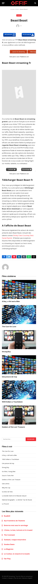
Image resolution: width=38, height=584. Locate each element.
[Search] (35, 3)
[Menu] (3, 3)
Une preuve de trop (9, 377)
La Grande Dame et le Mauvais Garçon (14, 496)
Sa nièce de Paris (7, 492)
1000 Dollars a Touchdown (12, 402)
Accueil (12, 9)
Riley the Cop (6, 488)
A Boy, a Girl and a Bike (11, 301)
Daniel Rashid (7, 238)
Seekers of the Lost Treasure (13, 427)
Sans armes (5, 484)
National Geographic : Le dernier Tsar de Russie (17, 500)
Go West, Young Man (8, 471)
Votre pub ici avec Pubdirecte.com (19, 56)
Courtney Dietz (28, 235)
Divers (17, 9)
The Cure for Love (9, 327)
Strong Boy (6, 352)
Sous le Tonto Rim (8, 475)
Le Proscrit (5, 504)
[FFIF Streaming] (19, 3)
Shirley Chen (17, 235)
